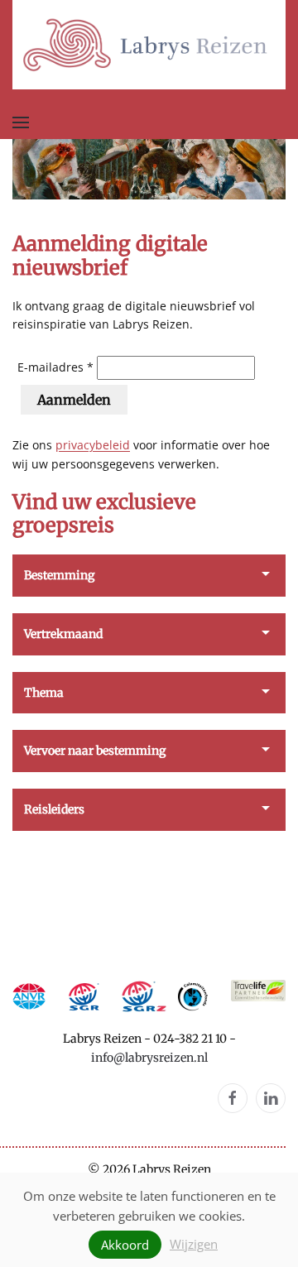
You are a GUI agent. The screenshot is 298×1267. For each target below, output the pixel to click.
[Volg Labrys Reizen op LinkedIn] (271, 1098)
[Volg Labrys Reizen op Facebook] (233, 1098)
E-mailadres (50, 367)
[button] (20, 122)
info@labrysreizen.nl (149, 1057)
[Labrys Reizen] (149, 43)
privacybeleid (92, 445)
